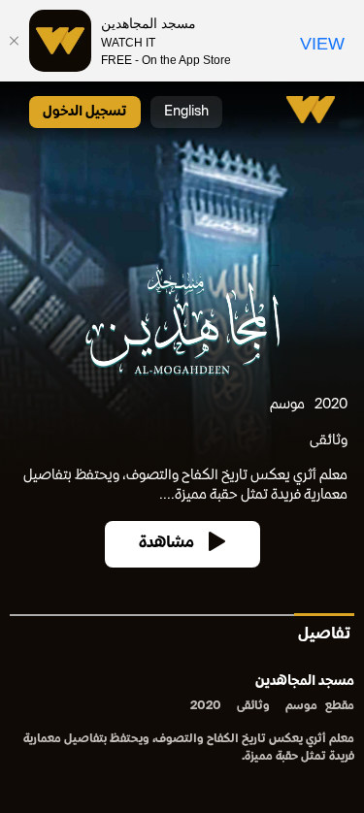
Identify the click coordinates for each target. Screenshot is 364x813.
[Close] (14, 41)
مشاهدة (166, 544)
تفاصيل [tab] (324, 635)
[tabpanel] (182, 720)
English (186, 112)
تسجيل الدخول (85, 112)
